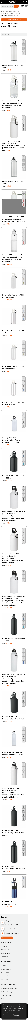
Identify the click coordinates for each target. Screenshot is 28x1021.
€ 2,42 (7, 565)
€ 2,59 (7, 523)
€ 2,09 (7, 300)
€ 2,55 (6, 445)
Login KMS (4, 979)
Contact (3, 965)
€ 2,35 (6, 371)
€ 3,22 (7, 835)
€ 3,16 (6, 757)
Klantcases (4, 956)
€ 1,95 (6, 186)
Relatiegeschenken (12, 11)
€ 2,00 (7, 224)
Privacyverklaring (6, 995)
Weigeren (16, 1015)
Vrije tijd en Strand (7, 13)
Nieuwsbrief (5, 949)
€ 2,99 (7, 643)
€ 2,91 (6, 686)
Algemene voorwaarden (9, 988)
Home (3, 11)
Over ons (4, 946)
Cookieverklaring (6, 992)
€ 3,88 (7, 907)
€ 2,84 (7, 721)
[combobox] (7, 6)
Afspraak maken (6, 953)
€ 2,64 (7, 480)
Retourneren (5, 972)
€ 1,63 (6, 70)
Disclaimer (4, 999)
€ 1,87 (6, 110)
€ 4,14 (7, 871)
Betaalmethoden (6, 969)
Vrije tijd (17, 13)
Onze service (5, 976)
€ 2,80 (7, 608)
